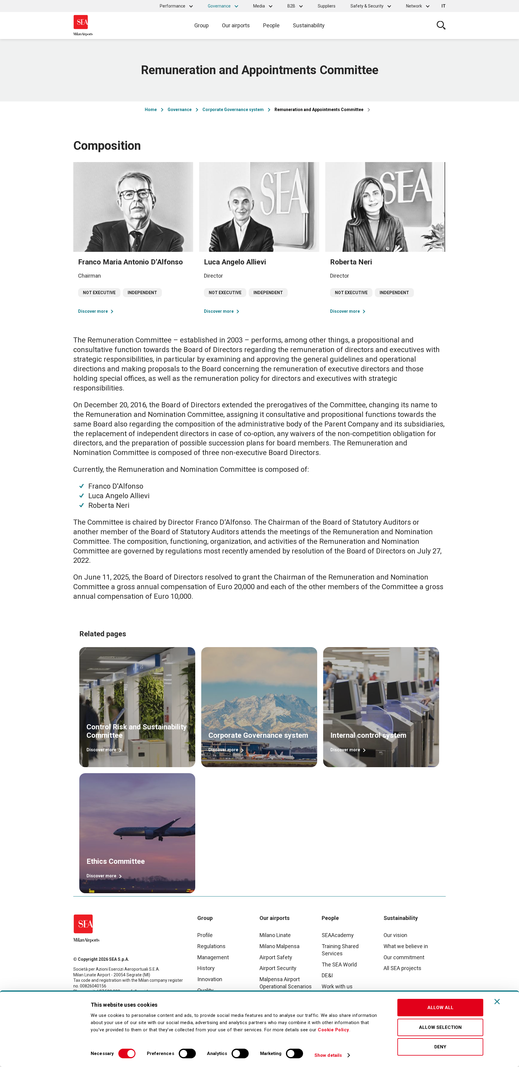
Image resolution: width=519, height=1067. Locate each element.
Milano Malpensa (279, 946)
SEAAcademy (338, 935)
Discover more (93, 311)
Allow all (440, 1007)
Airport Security (278, 968)
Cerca (441, 25)
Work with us (337, 986)
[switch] (187, 1053)
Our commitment (404, 957)
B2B (291, 6)
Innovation (209, 979)
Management (213, 957)
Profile (205, 935)
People (271, 25)
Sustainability (309, 25)
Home (151, 109)
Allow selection (440, 1027)
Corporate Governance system (233, 109)
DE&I (327, 975)
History (206, 968)
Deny (440, 1047)
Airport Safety (276, 957)
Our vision (395, 935)
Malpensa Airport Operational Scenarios (286, 983)
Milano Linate (275, 935)
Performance (172, 6)
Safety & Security (367, 6)
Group (201, 25)
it (444, 6)
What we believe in (406, 946)
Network (414, 6)
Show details (328, 1055)
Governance (219, 6)
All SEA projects (402, 968)
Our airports (236, 25)
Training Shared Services (340, 950)
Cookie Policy (333, 1029)
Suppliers (326, 6)
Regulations (211, 946)
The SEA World (339, 964)
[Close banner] (497, 1001)
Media (259, 6)
